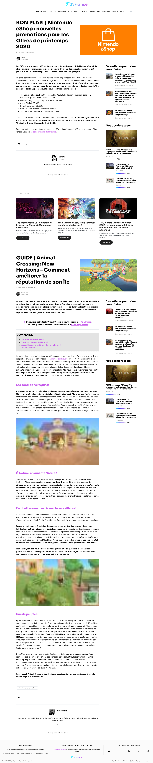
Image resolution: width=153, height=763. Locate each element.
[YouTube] (138, 751)
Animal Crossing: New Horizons (27, 688)
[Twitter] (119, 751)
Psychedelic (24, 293)
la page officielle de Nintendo (43, 132)
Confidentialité (116, 761)
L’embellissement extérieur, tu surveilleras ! (41, 345)
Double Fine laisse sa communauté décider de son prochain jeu (125, 113)
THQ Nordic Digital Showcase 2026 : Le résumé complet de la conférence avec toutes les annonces (116, 226)
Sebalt (23, 57)
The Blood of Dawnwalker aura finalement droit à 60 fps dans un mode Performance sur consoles (126, 313)
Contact (138, 761)
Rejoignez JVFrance (60, 749)
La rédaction (147, 761)
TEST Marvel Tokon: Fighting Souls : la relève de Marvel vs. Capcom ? (126, 180)
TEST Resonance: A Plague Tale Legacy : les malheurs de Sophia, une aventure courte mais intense (121, 152)
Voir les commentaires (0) (57, 175)
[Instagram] (129, 751)
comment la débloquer (57, 359)
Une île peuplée (28, 348)
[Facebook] (109, 751)
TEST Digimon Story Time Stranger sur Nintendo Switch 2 (76, 224)
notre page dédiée (79, 325)
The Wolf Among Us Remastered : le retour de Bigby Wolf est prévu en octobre (34, 225)
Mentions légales (128, 761)
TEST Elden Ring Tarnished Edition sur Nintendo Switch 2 (125, 166)
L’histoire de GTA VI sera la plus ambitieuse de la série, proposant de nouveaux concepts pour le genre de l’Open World (125, 78)
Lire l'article (23, 238)
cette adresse (84, 322)
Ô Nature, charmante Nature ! (34, 342)
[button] (131, 11)
